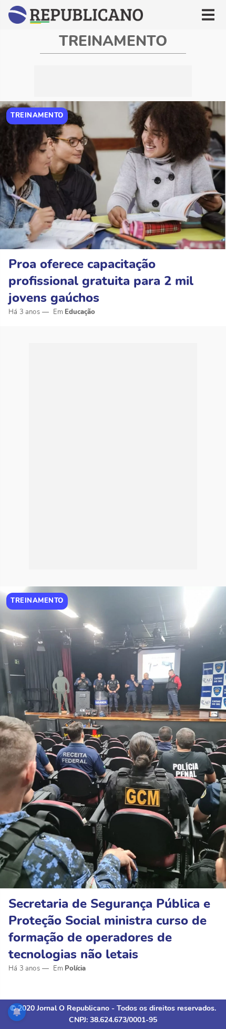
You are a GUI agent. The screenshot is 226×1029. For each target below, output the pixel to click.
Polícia (75, 968)
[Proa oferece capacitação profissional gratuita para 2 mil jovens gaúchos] (113, 175)
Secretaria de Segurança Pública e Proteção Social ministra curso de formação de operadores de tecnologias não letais (109, 929)
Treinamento (37, 115)
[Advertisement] (113, 81)
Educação (80, 312)
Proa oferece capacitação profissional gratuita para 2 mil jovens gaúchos (100, 281)
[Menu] (208, 14)
